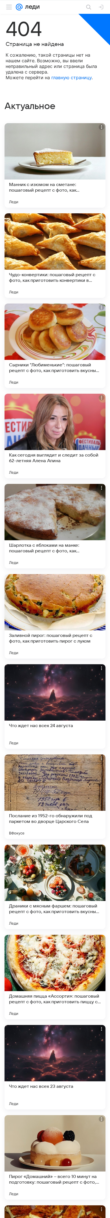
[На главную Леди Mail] (31, 7)
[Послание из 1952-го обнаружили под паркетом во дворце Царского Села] (55, 796)
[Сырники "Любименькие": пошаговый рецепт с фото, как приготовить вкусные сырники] (55, 346)
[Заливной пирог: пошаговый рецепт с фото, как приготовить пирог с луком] (55, 616)
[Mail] (19, 7)
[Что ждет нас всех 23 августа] (55, 1067)
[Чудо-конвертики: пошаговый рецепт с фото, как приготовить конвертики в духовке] (55, 255)
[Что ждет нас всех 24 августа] (55, 706)
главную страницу (71, 77)
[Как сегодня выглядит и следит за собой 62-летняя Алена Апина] (55, 436)
